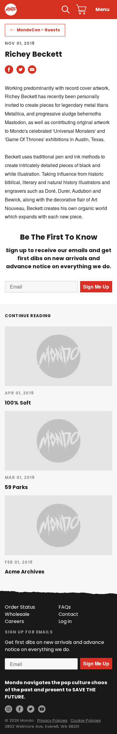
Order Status (20, 607)
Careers (14, 621)
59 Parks (16, 487)
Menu (102, 9)
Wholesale (17, 614)
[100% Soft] (58, 356)
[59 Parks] (58, 441)
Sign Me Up (96, 286)
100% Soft (18, 402)
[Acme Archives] (58, 525)
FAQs (64, 607)
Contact (68, 614)
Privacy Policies (52, 720)
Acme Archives (24, 571)
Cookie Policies (85, 720)
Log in (65, 621)
